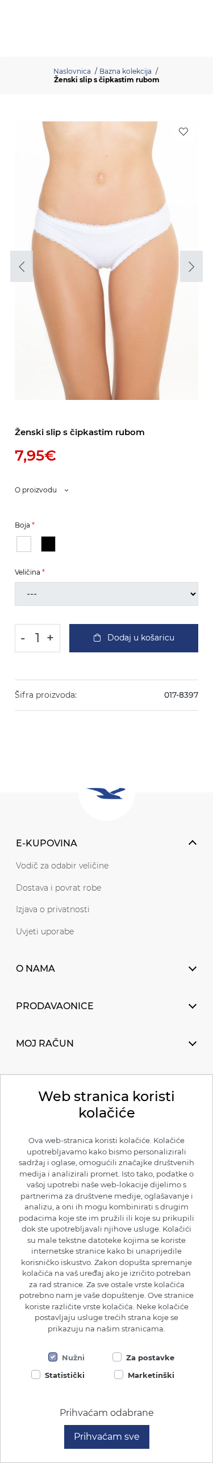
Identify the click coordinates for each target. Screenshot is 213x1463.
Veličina (27, 572)
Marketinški (151, 1375)
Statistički (65, 1375)
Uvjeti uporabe (45, 931)
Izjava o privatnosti (53, 909)
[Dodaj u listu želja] (183, 131)
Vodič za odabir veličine (62, 866)
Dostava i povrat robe (58, 888)
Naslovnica (72, 71)
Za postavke (150, 1357)
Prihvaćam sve (107, 1436)
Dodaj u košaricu (139, 638)
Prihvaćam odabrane (107, 1412)
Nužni (73, 1357)
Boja (22, 525)
